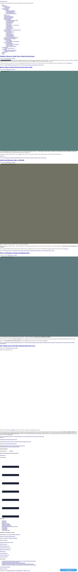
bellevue (27, 342)
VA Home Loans (7, 15)
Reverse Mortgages (9, 43)
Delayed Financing (9, 33)
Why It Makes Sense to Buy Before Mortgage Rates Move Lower (17, 345)
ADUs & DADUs (9, 27)
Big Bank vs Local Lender (18, 250)
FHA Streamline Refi (9, 35)
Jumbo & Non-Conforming (8, 17)
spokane (73, 342)
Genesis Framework (19, 570)
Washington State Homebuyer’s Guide (6, 542)
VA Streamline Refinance (10, 36)
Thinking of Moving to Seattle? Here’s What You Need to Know (17, 56)
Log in (29, 570)
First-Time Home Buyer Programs (10, 38)
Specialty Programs (7, 19)
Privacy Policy (4, 529)
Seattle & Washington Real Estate (10, 64)
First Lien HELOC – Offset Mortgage (12, 41)
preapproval (36, 157)
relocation (39, 64)
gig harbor (44, 342)
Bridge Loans (8, 24)
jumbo (57, 342)
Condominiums (9, 26)
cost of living (23, 64)
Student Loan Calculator (6, 524)
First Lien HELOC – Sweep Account (12, 25)
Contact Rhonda (7, 7)
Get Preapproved (5, 47)
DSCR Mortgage (9, 40)
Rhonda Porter (8, 58)
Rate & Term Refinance (10, 31)
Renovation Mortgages (8, 18)
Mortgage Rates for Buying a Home (10, 50)
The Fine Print (4, 527)
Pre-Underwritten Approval (47, 250)
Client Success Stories (3, 556)
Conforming (6, 9)
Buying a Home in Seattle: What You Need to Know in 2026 (16, 67)
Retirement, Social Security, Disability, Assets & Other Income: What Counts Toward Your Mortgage (19, 564)
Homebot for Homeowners (6, 525)
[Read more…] (69, 63)
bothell (30, 342)
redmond (67, 342)
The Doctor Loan (9, 23)
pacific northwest (34, 64)
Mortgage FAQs (2, 551)
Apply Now (4, 520)
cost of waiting (25, 436)
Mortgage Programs (5, 8)
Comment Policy (5, 528)
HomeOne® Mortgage (10, 12)
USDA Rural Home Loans (8, 16)
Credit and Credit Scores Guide (5, 547)
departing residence (39, 342)
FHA (5, 14)
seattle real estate (43, 157)
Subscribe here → (3, 455)
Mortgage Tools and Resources (5, 549)
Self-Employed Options (10, 21)
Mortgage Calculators (5, 523)
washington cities (3, 343)
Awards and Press (7, 6)
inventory (39, 436)
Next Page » (2, 437)
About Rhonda (4, 5)
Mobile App (4, 522)
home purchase (30, 436)
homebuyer (53, 342)
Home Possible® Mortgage (10, 11)
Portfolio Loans (39, 250)
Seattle (20, 154)
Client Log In (4, 521)
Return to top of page (3, 568)
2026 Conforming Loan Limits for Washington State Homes (10, 534)
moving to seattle (28, 64)
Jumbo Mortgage (33, 250)
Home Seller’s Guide (3, 544)
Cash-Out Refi (8, 32)
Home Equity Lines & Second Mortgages (11, 37)
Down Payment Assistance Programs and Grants (12, 29)
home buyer (28, 157)
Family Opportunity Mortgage (11, 13)
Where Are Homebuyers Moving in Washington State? (15, 253)
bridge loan (20, 436)
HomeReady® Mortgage (10, 10)
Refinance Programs (7, 30)
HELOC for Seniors (9, 45)
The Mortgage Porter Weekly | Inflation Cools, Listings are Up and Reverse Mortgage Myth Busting (19, 561)
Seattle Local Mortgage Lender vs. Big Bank (12, 160)
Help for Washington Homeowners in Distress (10, 526)
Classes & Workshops (3, 553)
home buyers (49, 342)
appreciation (16, 436)
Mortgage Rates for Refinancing (9, 51)
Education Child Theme (11, 570)
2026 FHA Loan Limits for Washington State (7, 536)
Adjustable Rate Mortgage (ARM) (12, 20)
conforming (34, 342)
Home (3, 4)
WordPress (25, 570)
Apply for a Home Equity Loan (9, 48)
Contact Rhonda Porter (6, 530)
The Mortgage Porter (3, 1)
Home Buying (6, 157)
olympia (64, 342)
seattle (42, 64)
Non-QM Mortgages (9, 22)
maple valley (60, 342)
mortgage (31, 157)
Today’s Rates (4, 49)
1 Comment (13, 58)
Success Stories (4, 52)
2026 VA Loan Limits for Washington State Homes (8, 538)
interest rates (36, 436)
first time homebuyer (26, 250)
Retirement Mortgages (8, 42)
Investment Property (7, 39)
